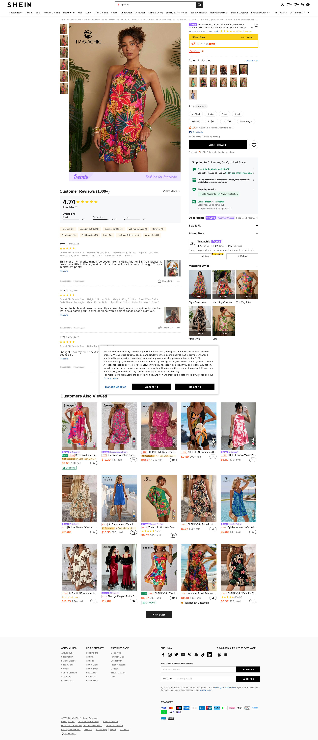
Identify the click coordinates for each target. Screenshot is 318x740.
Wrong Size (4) (152, 235)
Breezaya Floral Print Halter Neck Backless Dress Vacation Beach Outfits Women (79, 455)
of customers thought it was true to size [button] (212, 127)
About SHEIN (67, 653)
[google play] (225, 656)
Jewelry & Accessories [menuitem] (176, 12)
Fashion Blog (67, 681)
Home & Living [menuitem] (155, 12)
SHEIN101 (66, 677)
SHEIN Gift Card (118, 673)
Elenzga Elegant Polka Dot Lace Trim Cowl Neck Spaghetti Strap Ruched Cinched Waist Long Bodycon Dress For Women (119, 596)
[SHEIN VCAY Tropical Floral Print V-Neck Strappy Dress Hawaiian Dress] (159, 567)
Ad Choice (124, 729)
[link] (289, 4)
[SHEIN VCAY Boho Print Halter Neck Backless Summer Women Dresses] (198, 498)
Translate (64, 271)
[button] (302, 5)
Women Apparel (74, 19)
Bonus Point (116, 661)
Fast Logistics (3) (90, 235)
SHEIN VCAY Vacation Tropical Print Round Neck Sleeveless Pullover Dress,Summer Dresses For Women (238, 593)
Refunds (90, 661)
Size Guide (91, 673)
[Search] (199, 4)
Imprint (113, 729)
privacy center (206, 690)
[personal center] (282, 5)
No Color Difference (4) (128, 235)
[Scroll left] (304, 12)
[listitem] (200, 284)
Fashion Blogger (68, 661)
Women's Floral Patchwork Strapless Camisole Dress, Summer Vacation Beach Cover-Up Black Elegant (199, 593)
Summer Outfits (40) (114, 229)
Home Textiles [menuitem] (280, 12)
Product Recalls (118, 665)
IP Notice (88, 729)
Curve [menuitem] (88, 12)
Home (62, 19)
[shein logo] (19, 4)
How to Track (92, 669)
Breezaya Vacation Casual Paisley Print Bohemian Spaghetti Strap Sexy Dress (119, 455)
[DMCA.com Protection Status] (171, 718)
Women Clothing (91, 19)
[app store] (219, 656)
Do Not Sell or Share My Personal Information (81, 725)
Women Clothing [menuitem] (51, 12)
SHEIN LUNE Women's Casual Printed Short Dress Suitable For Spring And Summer (159, 452)
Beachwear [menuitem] (69, 12)
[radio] (193, 69)
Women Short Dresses (127, 19)
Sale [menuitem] (38, 12)
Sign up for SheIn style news (177, 663)
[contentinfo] (210, 710)
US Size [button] (200, 106)
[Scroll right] (308, 12)
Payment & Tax (117, 657)
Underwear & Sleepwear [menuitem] (133, 12)
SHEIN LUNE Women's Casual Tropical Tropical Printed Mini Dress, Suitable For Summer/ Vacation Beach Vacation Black (199, 452)
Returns (89, 657)
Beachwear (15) (69, 235)
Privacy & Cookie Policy (225, 688)
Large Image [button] (251, 60)
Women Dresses (108, 19)
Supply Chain (67, 665)
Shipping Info (92, 653)
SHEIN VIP (91, 677)
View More (159, 614)
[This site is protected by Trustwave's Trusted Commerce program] (163, 718)
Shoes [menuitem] (114, 12)
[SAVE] (253, 144)
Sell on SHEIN (92, 681)
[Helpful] (159, 281)
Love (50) (107, 235)
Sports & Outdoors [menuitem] (260, 12)
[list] (187, 654)
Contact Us (116, 653)
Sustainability (67, 657)
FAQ (113, 677)
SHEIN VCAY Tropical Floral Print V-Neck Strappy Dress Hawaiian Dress (159, 593)
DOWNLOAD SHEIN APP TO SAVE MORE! (236, 648)
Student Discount (69, 673)
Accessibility (101, 729)
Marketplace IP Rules (70, 729)
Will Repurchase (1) (138, 229)
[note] (69, 467)
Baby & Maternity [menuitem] (219, 12)
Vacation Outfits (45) (89, 229)
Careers (65, 669)
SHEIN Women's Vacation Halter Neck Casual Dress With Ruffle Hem (119, 524)
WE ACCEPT (167, 702)
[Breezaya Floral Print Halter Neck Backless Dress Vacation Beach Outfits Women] (79, 426)
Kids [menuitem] (80, 12)
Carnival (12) (158, 229)
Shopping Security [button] (207, 189)
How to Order (92, 665)
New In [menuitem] (29, 12)
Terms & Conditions (114, 725)
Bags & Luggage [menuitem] (239, 12)
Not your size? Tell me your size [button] (204, 137)
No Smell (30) (68, 229)
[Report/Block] (179, 281)
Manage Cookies (110, 721)
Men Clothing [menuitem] (101, 12)
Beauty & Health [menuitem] (198, 12)
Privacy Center (68, 721)
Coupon (114, 669)
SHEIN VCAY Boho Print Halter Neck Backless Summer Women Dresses (199, 524)
